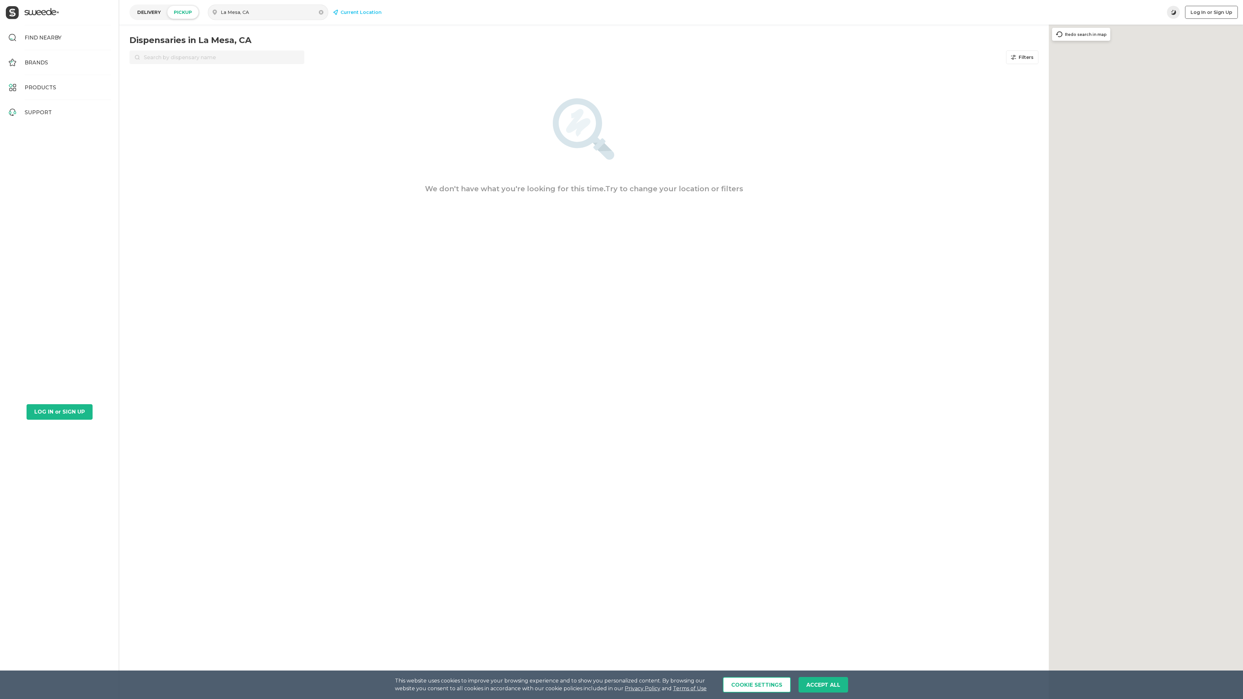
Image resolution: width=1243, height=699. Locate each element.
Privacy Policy (642, 688)
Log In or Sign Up (1211, 12)
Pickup (183, 12)
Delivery (149, 12)
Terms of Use (690, 688)
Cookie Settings (756, 685)
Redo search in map (1086, 34)
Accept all (823, 685)
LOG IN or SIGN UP (59, 412)
